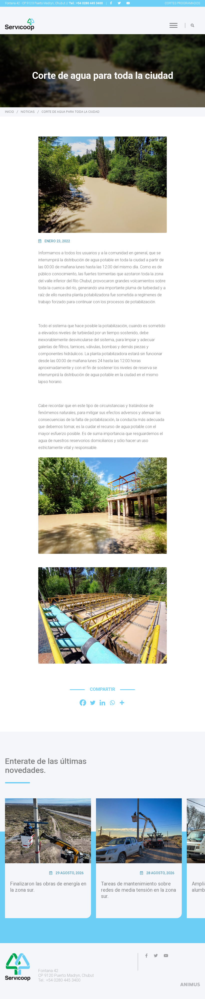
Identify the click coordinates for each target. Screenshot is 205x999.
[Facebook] (82, 702)
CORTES (182, 3)
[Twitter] (92, 702)
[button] (192, 25)
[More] (122, 702)
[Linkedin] (102, 702)
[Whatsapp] (112, 702)
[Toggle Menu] (174, 25)
